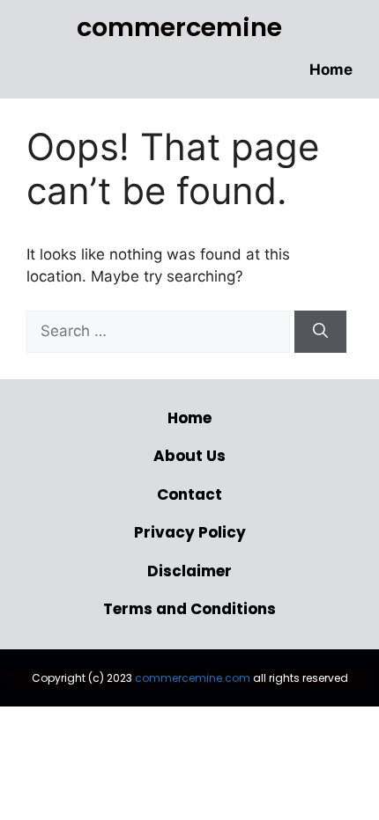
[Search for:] (160, 331)
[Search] (320, 332)
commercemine (179, 27)
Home (331, 69)
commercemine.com (192, 677)
